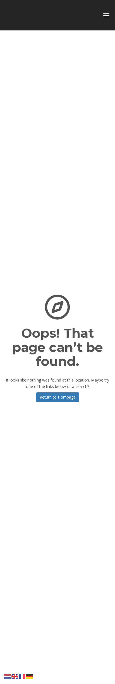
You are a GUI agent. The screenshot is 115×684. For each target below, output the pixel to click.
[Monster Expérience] (38, 13)
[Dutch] (7, 676)
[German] (29, 676)
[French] (22, 676)
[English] (15, 676)
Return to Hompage (58, 397)
